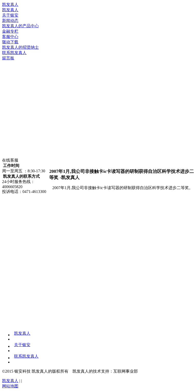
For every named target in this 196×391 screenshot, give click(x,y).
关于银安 (22, 345)
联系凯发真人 (26, 356)
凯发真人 (10, 4)
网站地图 (10, 386)
